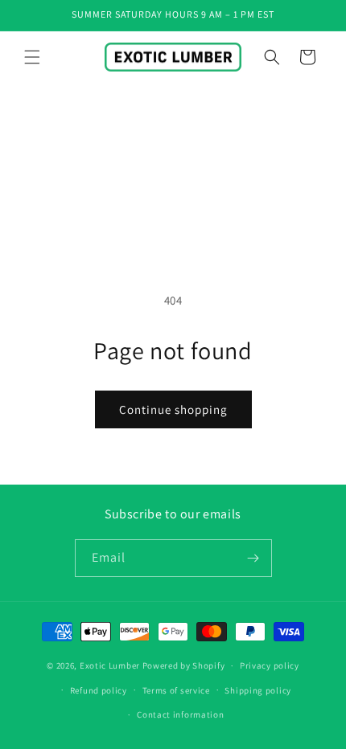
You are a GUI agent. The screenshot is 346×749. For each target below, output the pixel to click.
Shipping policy (257, 690)
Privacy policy (269, 665)
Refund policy (98, 690)
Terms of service (176, 690)
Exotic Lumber (110, 665)
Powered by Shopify (183, 665)
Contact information (180, 714)
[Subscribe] (253, 558)
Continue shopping (173, 409)
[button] (32, 57)
